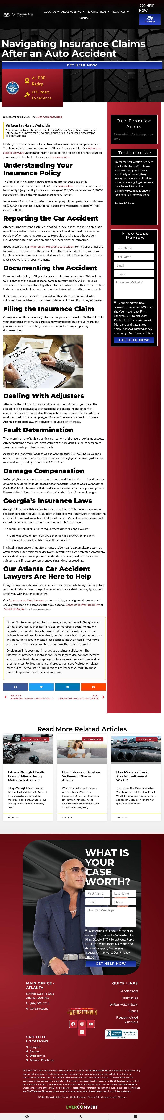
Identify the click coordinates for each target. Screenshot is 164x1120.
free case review (59, 157)
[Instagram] (82, 1024)
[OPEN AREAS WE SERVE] (83, 11)
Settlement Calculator (124, 1004)
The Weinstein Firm (55, 1097)
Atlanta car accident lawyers (26, 600)
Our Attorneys (129, 991)
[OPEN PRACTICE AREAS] (108, 11)
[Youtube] (91, 1024)
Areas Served (109, 1097)
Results (133, 1010)
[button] (15, 687)
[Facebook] (73, 1024)
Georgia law (65, 186)
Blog (59, 116)
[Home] (27, 1117)
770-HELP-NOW (13, 609)
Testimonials (130, 997)
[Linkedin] (82, 1032)
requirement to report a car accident (52, 246)
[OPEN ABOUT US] (58, 11)
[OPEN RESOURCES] (127, 11)
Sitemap (122, 1097)
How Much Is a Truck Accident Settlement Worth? (132, 776)
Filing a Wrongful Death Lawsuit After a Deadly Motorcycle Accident (26, 776)
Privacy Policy (95, 1097)
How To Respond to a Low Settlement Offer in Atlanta (81, 776)
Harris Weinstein (28, 125)
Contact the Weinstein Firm (83, 604)
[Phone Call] (81, 1117)
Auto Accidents (45, 116)
